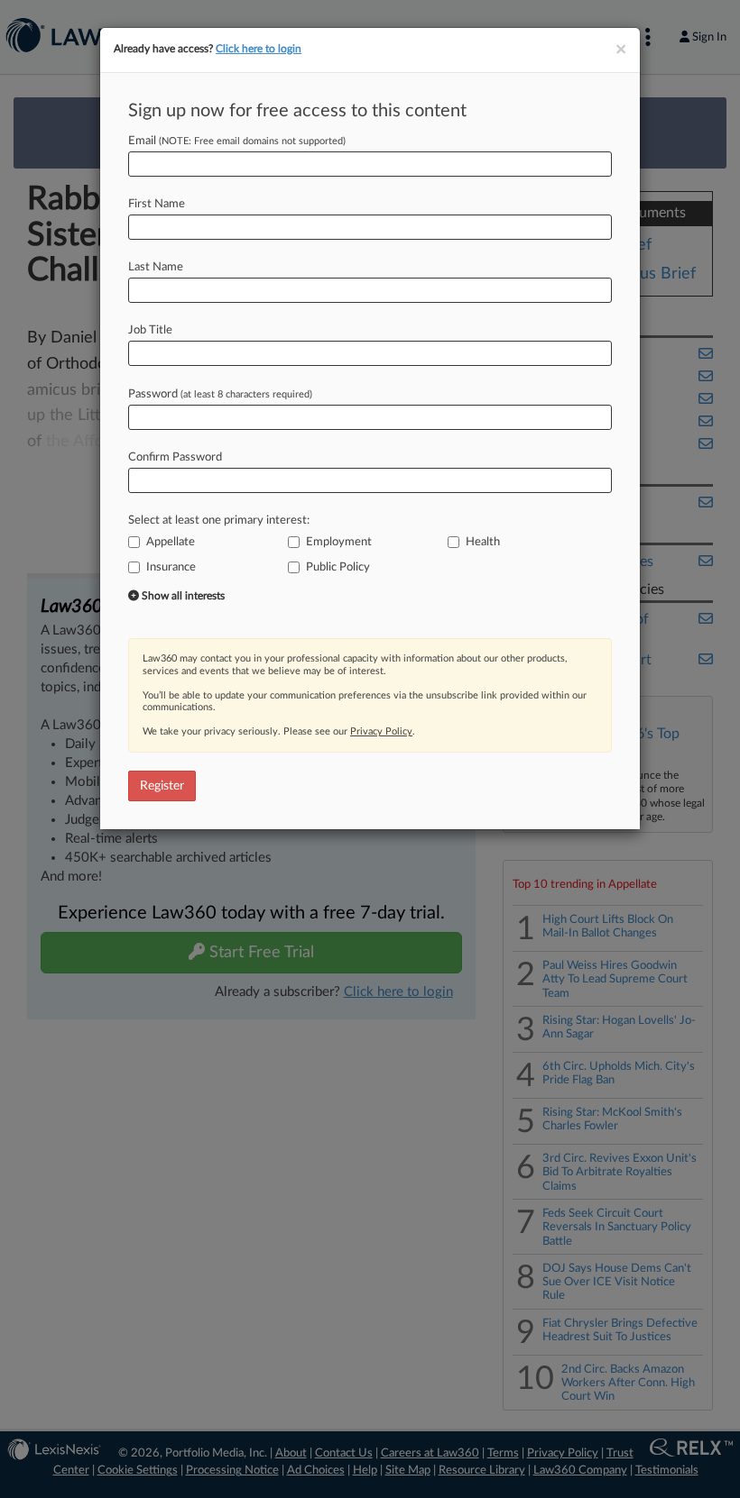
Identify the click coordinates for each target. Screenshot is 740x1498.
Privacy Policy (381, 731)
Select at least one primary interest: (219, 520)
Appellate (170, 542)
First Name (156, 204)
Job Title (150, 330)
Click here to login (258, 48)
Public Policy (338, 567)
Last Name (155, 267)
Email (237, 141)
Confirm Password (175, 457)
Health (483, 542)
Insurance (171, 567)
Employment (339, 542)
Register (162, 786)
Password (220, 394)
